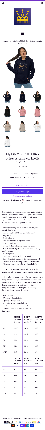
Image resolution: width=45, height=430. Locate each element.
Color (15, 174)
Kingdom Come (21, 418)
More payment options (22, 196)
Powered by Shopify (35, 418)
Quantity (34, 173)
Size (26, 174)
